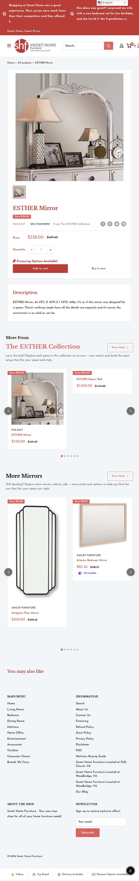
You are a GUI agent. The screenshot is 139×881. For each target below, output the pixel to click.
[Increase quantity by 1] (50, 250)
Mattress (13, 727)
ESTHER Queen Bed (89, 379)
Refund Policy (85, 727)
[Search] (108, 46)
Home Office (15, 732)
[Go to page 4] (71, 456)
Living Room (15, 709)
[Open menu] (9, 45)
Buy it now (99, 268)
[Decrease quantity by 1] (31, 250)
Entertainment (16, 738)
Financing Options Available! (36, 261)
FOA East (19, 224)
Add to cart (40, 268)
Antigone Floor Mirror (25, 613)
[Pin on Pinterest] (109, 224)
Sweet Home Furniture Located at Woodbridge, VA (98, 774)
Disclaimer (82, 744)
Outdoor (12, 750)
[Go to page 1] (62, 456)
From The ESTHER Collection (71, 224)
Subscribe (87, 832)
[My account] (121, 46)
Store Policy (83, 732)
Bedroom (13, 715)
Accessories (14, 744)
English (107, 2)
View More (118, 347)
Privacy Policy (85, 738)
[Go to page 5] (74, 456)
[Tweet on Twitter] (116, 224)
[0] (129, 46)
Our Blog (82, 791)
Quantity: (19, 249)
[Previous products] (8, 411)
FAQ (79, 750)
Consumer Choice (18, 756)
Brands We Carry (18, 762)
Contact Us (83, 715)
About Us (82, 709)
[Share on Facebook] (103, 224)
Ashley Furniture (23, 608)
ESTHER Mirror (21, 435)
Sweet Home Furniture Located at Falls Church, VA (101, 764)
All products (24, 62)
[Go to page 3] (68, 456)
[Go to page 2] (65, 456)
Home (10, 62)
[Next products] (131, 411)
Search (80, 703)
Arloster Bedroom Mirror (92, 560)
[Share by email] (123, 224)
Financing (82, 721)
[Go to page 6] (77, 456)
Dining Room (15, 721)
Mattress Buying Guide (91, 756)
